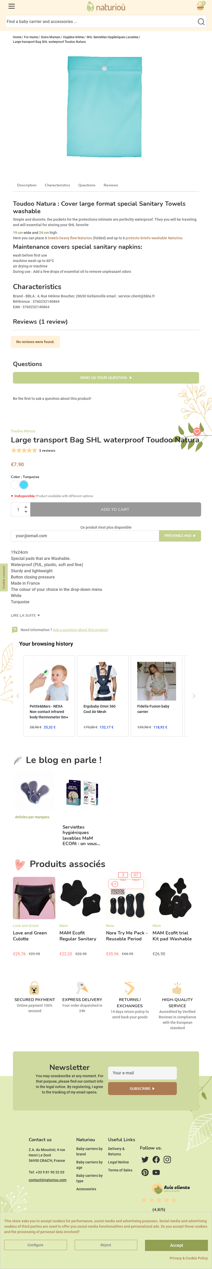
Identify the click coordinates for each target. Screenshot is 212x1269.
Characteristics (57, 185)
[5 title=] (174, 1200)
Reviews (111, 185)
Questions (86, 185)
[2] (18, 450)
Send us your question (104, 377)
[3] (23, 450)
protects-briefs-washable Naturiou (154, 238)
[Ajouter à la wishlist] (197, 431)
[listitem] (49, 695)
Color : (25, 476)
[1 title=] (144, 1200)
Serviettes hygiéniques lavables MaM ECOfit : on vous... (81, 835)
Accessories (86, 1189)
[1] (13, 450)
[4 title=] (166, 1200)
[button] (18, 695)
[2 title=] (151, 1200)
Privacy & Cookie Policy (189, 1258)
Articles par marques (32, 817)
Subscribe (140, 1088)
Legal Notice (118, 1162)
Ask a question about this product (80, 630)
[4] (28, 450)
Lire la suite (24, 615)
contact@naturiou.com (47, 1180)
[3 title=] (159, 1200)
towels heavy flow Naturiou (69, 238)
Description (26, 185)
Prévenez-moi (177, 535)
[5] (34, 450)
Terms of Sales (120, 1170)
